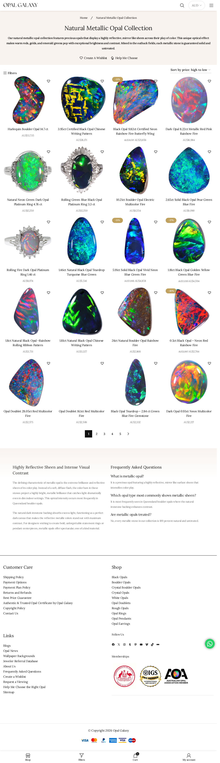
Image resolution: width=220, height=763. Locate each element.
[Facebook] (113, 644)
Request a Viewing (15, 682)
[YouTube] (141, 644)
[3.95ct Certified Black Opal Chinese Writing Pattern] (81, 100)
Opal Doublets (121, 603)
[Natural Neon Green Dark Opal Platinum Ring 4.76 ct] (28, 171)
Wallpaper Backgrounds (19, 656)
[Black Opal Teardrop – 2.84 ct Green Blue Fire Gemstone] (135, 382)
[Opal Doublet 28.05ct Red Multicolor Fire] (28, 382)
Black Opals (119, 577)
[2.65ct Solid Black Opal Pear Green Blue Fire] (189, 171)
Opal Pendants (121, 618)
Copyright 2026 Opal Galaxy (110, 731)
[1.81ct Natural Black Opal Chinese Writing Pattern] (81, 311)
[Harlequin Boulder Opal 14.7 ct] (28, 100)
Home (84, 18)
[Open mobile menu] (211, 5)
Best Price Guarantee (17, 598)
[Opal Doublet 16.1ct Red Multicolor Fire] (81, 382)
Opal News (10, 651)
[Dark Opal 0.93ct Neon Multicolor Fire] (189, 382)
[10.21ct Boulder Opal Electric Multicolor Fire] (135, 171)
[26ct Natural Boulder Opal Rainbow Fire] (135, 311)
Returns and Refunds (17, 593)
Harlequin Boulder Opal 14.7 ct (28, 129)
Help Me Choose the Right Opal (24, 687)
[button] (48, 81)
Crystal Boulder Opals (126, 587)
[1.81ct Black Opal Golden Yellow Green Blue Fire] (189, 241)
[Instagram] (124, 644)
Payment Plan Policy (16, 587)
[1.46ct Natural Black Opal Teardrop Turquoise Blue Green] (81, 241)
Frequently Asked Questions (22, 671)
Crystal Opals (120, 593)
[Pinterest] (135, 644)
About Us (9, 666)
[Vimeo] (146, 644)
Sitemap (8, 692)
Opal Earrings (121, 624)
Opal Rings (119, 613)
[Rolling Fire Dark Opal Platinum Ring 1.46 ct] (28, 241)
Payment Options (14, 582)
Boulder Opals (121, 582)
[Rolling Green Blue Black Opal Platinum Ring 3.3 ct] (81, 171)
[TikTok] (152, 644)
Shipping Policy (13, 577)
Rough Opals (120, 608)
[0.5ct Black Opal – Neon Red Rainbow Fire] (189, 311)
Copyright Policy (14, 608)
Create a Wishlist (14, 677)
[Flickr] (157, 644)
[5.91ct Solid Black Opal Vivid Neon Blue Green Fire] (135, 241)
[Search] (182, 5)
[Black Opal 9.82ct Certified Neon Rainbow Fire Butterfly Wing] (135, 100)
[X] (118, 644)
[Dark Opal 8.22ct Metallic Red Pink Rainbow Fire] (189, 100)
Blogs (7, 646)
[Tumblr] (129, 644)
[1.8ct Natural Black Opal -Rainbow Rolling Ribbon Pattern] (28, 311)
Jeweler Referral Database (20, 661)
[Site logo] (20, 5)
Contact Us (10, 613)
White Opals (120, 598)
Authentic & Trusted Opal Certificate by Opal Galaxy (38, 603)
